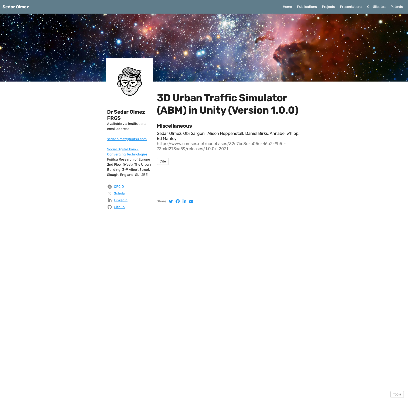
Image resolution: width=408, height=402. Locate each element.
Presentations (351, 7)
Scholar (120, 193)
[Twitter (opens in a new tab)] (171, 201)
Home (287, 7)
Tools (397, 394)
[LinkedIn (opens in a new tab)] (184, 201)
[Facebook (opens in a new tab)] (178, 201)
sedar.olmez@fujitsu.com (127, 139)
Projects (328, 7)
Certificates (376, 7)
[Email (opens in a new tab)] (191, 201)
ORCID (119, 187)
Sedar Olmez (16, 6)
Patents (397, 7)
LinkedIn (121, 200)
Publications (307, 7)
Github (119, 207)
